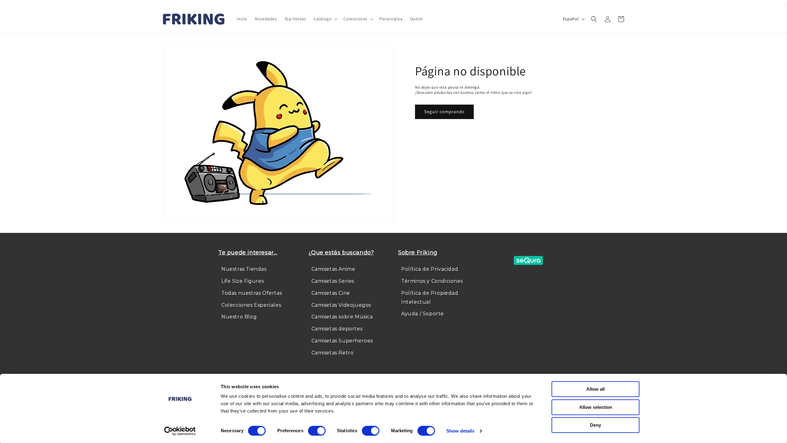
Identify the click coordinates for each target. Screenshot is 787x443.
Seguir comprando (444, 111)
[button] (325, 18)
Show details (460, 430)
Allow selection (595, 407)
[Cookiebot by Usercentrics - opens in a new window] (180, 431)
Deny (595, 425)
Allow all (595, 389)
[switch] (317, 431)
